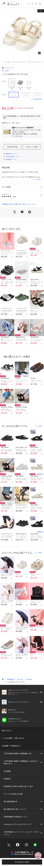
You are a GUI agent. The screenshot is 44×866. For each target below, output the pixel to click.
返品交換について (11, 159)
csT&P (7, 71)
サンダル (29, 679)
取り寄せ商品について (12, 156)
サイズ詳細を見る (36, 99)
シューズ (20, 679)
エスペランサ (9, 68)
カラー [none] (4, 81)
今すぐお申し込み (17, 136)
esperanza (10, 679)
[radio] (11, 84)
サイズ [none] (4, 94)
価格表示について (11, 153)
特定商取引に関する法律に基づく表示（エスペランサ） (19, 204)
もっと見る (36, 179)
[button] (22, 33)
